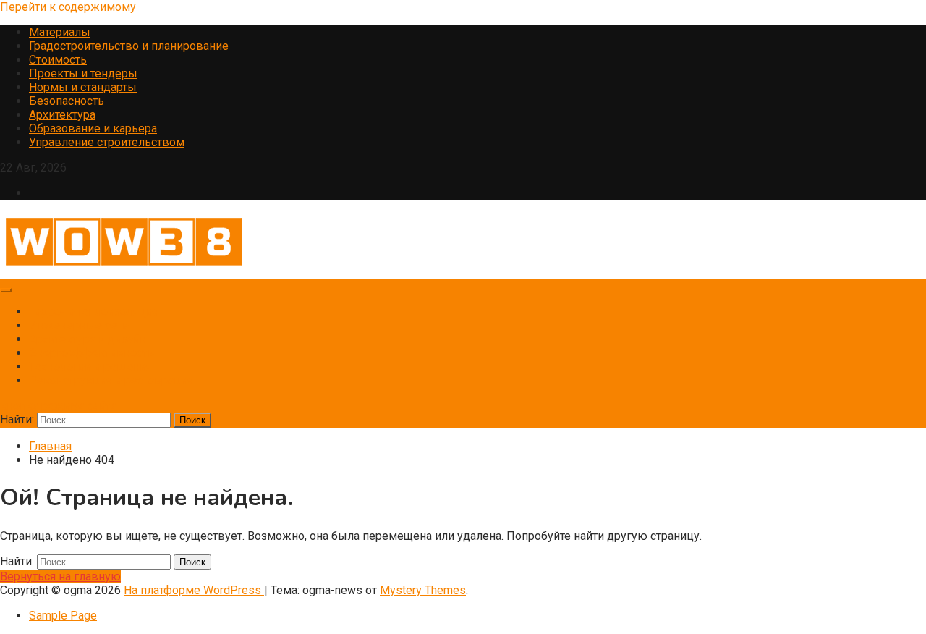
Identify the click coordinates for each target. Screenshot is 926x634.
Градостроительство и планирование (129, 46)
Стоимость (58, 60)
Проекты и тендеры (83, 73)
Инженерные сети (79, 325)
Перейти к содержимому (68, 7)
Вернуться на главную (60, 576)
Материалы (59, 32)
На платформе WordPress (194, 590)
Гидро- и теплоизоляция (93, 311)
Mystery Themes (423, 590)
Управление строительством (106, 142)
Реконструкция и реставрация (111, 380)
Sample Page (63, 615)
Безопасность (66, 101)
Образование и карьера (93, 128)
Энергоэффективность (91, 353)
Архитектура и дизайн (87, 339)
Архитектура (62, 115)
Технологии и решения (90, 366)
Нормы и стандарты (83, 87)
